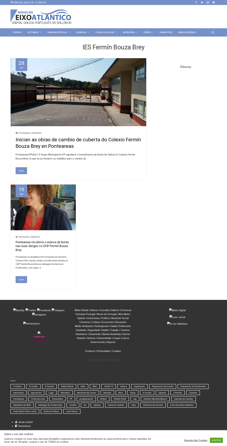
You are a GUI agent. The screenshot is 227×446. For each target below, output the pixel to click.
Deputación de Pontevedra (193, 386)
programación (86, 399)
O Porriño (177, 392)
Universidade (104, 338)
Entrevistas (129, 32)
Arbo (83, 386)
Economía (107, 322)
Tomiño (72, 405)
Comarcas (81, 32)
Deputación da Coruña (162, 386)
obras (133, 392)
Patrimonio (125, 326)
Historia (91, 338)
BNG (95, 386)
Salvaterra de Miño (22, 405)
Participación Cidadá (106, 326)
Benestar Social (120, 318)
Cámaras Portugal (57, 32)
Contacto (90, 351)
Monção (107, 392)
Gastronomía (97, 342)
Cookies (116, 351)
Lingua (116, 338)
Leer (21, 170)
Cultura (96, 322)
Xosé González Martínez (182, 405)
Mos (120, 392)
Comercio (84, 322)
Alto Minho (33, 32)
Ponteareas (24, 132)
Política (106, 318)
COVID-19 (108, 386)
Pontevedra (57, 399)
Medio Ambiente (84, 326)
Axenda (81, 338)
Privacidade (103, 351)
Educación (120, 322)
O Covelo (147, 392)
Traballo (114, 330)
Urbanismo (36, 132)
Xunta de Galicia (51, 411)
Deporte (111, 342)
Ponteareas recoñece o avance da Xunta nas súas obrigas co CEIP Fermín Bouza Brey (42, 246)
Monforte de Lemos (86, 392)
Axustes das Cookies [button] (195, 440)
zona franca (72, 411)
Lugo (51, 392)
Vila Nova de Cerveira (153, 405)
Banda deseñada (187, 32)
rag (134, 399)
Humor (126, 334)
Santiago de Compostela (50, 405)
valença (97, 405)
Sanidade (81, 330)
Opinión (147, 32)
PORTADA (17, 32)
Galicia (93, 310)
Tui (85, 405)
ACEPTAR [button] (216, 440)
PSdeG (103, 399)
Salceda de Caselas (183, 399)
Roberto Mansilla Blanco (155, 399)
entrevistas (18, 392)
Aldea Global (81, 310)
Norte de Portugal (106, 314)
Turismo (125, 330)
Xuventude (95, 334)
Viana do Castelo (116, 405)
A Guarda (49, 386)
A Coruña (33, 386)
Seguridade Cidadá (98, 330)
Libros (125, 338)
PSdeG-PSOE (120, 399)
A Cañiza (17, 386)
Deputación (139, 386)
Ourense (193, 392)
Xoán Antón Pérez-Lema (24, 411)
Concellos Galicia (104, 32)
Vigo (133, 405)
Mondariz (65, 392)
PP (71, 399)
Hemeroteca (166, 32)
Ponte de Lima (38, 399)
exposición (36, 392)
